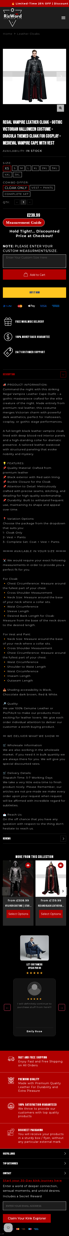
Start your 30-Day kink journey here (32, 1180)
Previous (6, 891)
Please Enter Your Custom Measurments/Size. (30, 248)
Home (7, 33)
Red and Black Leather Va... (51, 905)
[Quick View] (28, 865)
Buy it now (35, 292)
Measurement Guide (24, 222)
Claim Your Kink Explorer (27, 1218)
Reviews (7, 838)
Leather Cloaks (28, 33)
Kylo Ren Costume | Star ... (18, 905)
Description (9, 374)
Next (63, 891)
